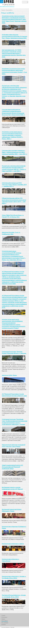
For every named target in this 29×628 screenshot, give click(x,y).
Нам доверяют (4, 622)
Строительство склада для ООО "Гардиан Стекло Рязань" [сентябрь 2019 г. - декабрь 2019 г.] (14, 184)
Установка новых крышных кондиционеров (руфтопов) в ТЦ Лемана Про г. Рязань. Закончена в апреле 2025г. (14, 36)
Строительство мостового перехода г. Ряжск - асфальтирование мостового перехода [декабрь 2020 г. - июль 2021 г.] (14, 152)
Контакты (3, 624)
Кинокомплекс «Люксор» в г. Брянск (13, 543)
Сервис (3, 619)
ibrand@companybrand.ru (7, 6)
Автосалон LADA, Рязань (9, 375)
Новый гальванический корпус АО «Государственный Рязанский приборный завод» (12, 466)
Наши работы (9, 10)
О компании (4, 617)
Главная (3, 10)
